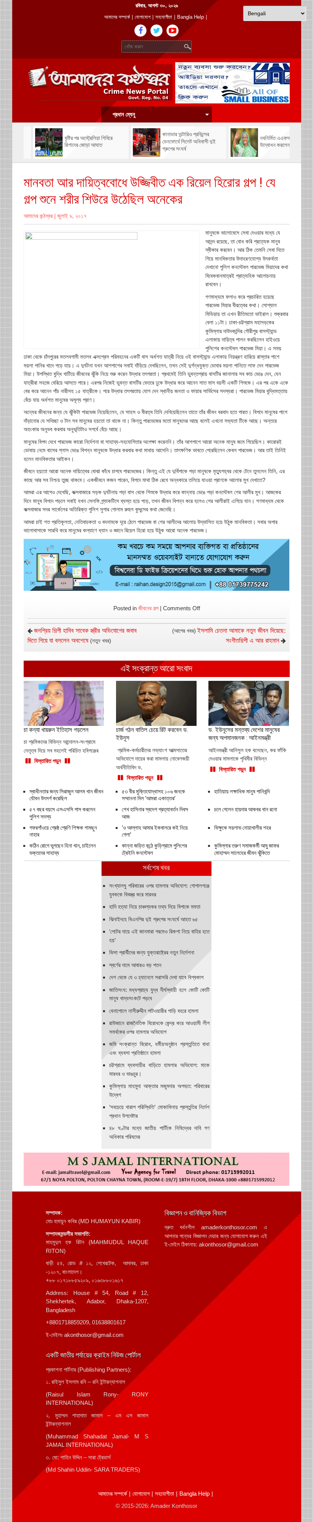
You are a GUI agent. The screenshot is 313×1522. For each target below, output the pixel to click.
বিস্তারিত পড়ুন (47, 761)
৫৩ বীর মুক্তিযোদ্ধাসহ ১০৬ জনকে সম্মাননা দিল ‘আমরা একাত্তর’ (153, 795)
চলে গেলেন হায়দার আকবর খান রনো (245, 809)
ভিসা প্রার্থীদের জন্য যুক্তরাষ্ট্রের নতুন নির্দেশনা (151, 952)
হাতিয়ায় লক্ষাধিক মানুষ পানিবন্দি (242, 791)
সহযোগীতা (163, 17)
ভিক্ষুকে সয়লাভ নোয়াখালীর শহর (242, 827)
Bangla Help (190, 17)
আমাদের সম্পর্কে (117, 17)
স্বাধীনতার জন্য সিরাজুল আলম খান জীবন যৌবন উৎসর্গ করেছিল (66, 795)
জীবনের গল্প (148, 608)
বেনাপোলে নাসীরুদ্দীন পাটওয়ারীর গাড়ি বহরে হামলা (153, 1011)
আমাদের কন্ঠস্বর (38, 216)
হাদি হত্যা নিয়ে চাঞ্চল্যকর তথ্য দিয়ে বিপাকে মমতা (154, 906)
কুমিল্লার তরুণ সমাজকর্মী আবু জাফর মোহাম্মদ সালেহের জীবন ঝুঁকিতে (246, 849)
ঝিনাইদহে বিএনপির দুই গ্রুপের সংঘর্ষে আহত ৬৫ (153, 919)
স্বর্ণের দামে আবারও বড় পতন (135, 965)
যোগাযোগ (142, 17)
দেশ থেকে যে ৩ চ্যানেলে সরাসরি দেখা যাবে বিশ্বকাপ (156, 977)
